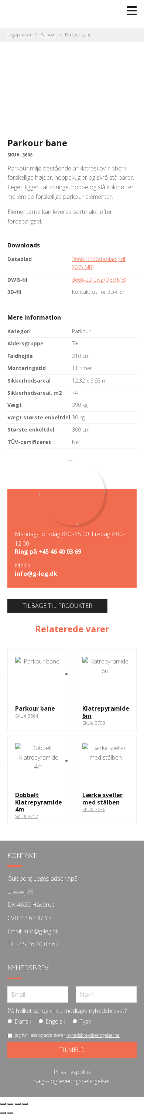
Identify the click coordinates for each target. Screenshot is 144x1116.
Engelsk (55, 1021)
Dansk (22, 1021)
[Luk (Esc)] (25, 1104)
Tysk (85, 1021)
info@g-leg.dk (36, 574)
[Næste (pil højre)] (10, 1113)
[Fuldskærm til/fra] (10, 1104)
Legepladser (19, 35)
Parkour (48, 35)
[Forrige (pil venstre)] (3, 1113)
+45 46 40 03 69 (59, 552)
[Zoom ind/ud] (3, 1104)
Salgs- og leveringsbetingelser (72, 1081)
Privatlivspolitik (72, 1072)
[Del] (18, 1104)
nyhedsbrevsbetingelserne (93, 1035)
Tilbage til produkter (57, 606)
